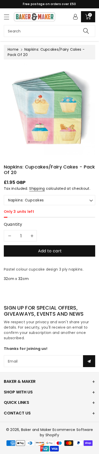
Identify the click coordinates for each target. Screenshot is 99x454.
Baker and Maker (36, 429)
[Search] (86, 31)
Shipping (37, 188)
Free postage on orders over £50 (49, 4)
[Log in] (75, 16)
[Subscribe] (89, 361)
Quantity (13, 224)
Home (13, 49)
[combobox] (49, 31)
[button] (9, 17)
